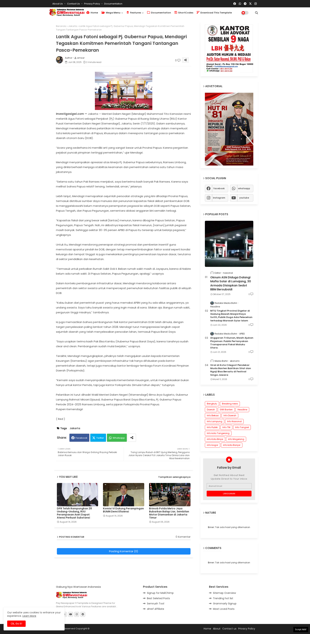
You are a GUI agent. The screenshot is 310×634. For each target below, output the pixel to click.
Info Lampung (214, 421)
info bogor (212, 445)
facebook (219, 188)
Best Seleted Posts (158, 598)
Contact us (73, 3)
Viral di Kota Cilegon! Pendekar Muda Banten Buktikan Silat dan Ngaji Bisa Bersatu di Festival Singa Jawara (230, 369)
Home (94, 12)
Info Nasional (234, 421)
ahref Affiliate (155, 609)
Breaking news (230, 403)
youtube (244, 197)
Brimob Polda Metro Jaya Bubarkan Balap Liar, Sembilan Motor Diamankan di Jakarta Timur (169, 513)
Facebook (81, 438)
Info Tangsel (242, 427)
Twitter (100, 438)
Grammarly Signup (224, 603)
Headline (242, 409)
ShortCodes (185, 12)
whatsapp (244, 188)
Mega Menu (112, 12)
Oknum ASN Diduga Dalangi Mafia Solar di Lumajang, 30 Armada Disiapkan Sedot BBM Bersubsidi (230, 283)
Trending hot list (223, 598)
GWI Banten (226, 409)
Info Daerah (230, 415)
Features (135, 12)
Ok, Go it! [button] (16, 623)
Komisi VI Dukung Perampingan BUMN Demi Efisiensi (123, 510)
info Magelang (236, 439)
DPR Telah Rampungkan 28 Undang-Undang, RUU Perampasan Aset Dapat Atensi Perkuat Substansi (74, 513)
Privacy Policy (92, 3)
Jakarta (72, 26)
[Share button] (132, 438)
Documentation (113, 3)
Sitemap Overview (224, 593)
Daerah (211, 409)
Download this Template (216, 12)
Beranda (61, 26)
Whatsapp (119, 438)
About (216, 628)
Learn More (29, 616)
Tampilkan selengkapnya (174, 477)
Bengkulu (212, 403)
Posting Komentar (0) (123, 551)
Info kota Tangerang (218, 433)
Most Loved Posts (223, 609)
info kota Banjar (231, 445)
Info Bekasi (213, 415)
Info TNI (226, 427)
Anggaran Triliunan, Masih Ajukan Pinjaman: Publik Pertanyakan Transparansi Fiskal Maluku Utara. (231, 342)
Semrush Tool (155, 603)
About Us (57, 3)
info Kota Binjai (215, 439)
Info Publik (212, 427)
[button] (256, 12)
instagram (219, 197)
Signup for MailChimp (160, 593)
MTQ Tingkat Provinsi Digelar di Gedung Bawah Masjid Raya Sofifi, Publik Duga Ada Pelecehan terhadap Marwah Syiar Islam (231, 315)
